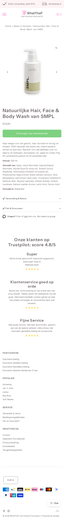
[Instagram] (8, 511)
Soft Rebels (8, 399)
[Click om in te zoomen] (56, 48)
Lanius (6, 392)
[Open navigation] (8, 14)
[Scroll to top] (57, 510)
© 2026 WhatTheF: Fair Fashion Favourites (21, 516)
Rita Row (7, 396)
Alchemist (7, 384)
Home (8, 26)
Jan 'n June (8, 388)
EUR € (10, 480)
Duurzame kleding (11, 359)
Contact (6, 435)
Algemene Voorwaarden (14, 439)
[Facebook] (4, 511)
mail (26, 216)
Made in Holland (22, 26)
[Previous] (7, 72)
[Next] (56, 72)
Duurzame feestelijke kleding (16, 367)
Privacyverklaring (11, 442)
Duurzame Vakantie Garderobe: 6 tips (20, 370)
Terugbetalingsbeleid (12, 450)
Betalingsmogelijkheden (14, 417)
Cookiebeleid (9, 446)
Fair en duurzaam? (11, 421)
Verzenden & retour (12, 413)
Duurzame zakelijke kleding (15, 363)
